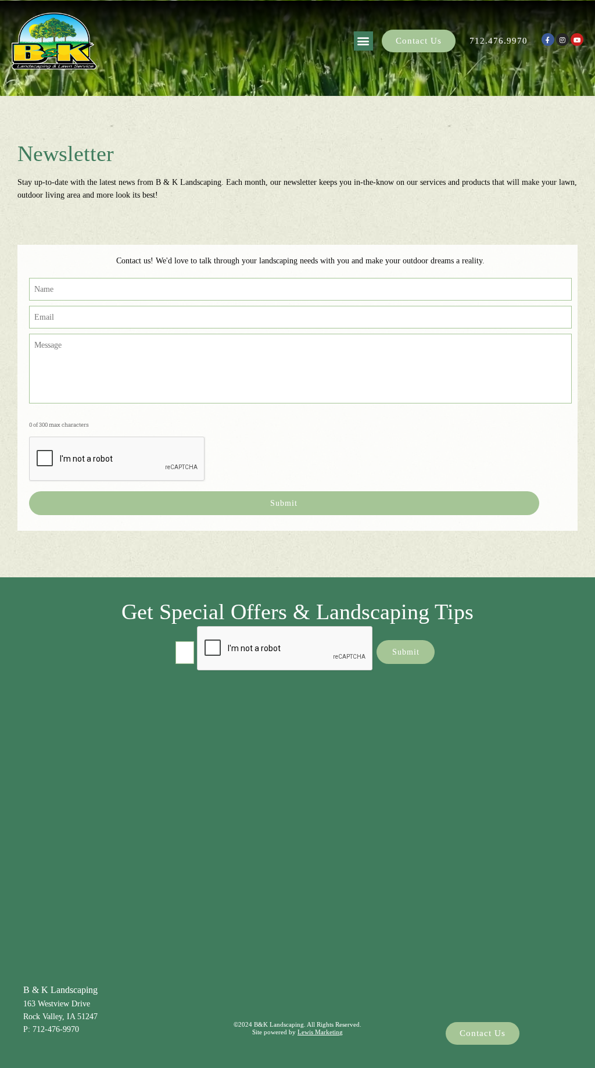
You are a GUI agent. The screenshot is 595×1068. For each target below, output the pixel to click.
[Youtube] (577, 39)
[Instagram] (562, 39)
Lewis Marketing (320, 1031)
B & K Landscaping (60, 990)
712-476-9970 (56, 1029)
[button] (363, 41)
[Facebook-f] (548, 39)
